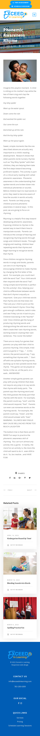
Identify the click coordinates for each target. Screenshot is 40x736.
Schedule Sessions (22, 6)
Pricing (20, 721)
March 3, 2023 (13, 625)
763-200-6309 (20, 686)
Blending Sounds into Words (18, 583)
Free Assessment (22, 3)
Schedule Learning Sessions (20, 725)
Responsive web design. (20, 665)
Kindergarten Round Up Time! (19, 538)
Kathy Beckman (28, 46)
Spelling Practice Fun (15, 628)
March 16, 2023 (13, 580)
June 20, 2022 (11, 46)
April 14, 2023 (13, 535)
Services (20, 718)
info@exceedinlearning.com (20, 681)
